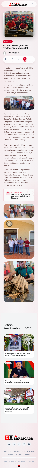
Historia (10, 454)
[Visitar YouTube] (29, 444)
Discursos (30, 451)
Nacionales (7, 451)
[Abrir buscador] (32, 4)
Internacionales (19, 451)
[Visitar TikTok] (19, 444)
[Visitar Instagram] (24, 444)
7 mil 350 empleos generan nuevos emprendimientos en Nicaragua (20, 196)
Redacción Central (13, 52)
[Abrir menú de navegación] (5, 4)
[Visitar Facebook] (9, 444)
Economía (19, 454)
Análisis (27, 454)
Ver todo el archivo (27, 328)
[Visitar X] (14, 444)
